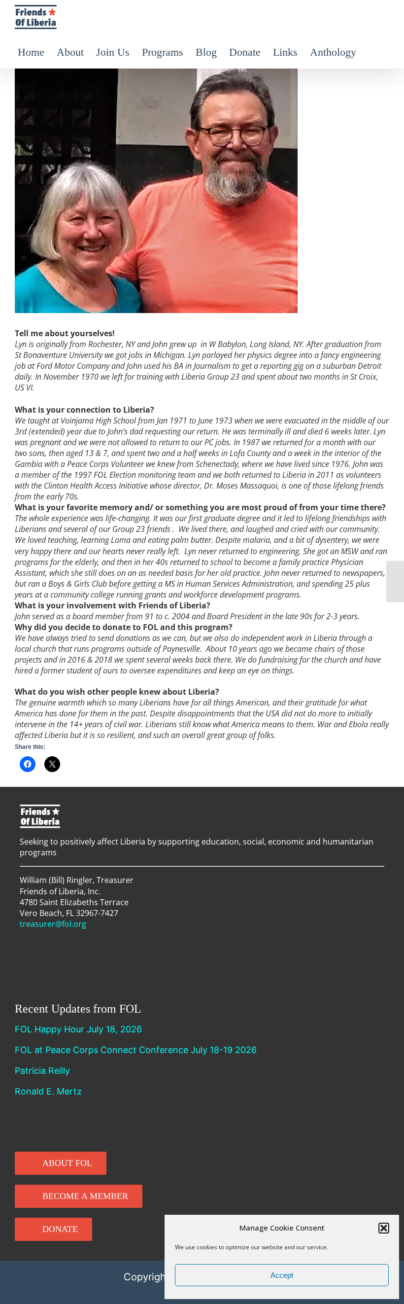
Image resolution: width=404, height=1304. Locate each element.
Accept (281, 1275)
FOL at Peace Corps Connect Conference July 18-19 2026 (136, 1050)
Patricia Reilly (42, 1070)
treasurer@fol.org (53, 923)
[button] (384, 1228)
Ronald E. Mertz (48, 1091)
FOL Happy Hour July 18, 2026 (78, 1029)
